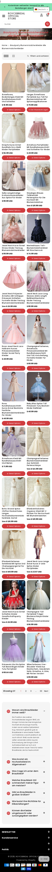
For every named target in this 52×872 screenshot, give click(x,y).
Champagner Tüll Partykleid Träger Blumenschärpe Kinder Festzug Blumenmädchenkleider (38, 616)
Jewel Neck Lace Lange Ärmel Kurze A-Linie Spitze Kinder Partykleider (38, 564)
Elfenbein (13, 202)
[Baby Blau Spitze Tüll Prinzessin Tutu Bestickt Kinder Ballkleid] (38, 386)
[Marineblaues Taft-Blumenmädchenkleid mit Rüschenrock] (38, 228)
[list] (13, 56)
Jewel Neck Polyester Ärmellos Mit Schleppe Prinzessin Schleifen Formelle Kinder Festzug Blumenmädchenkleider (13, 298)
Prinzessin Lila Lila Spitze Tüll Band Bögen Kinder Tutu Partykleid (13, 666)
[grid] (6, 56)
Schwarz (6, 205)
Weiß (5, 202)
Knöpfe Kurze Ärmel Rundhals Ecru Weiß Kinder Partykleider (11, 147)
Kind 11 (30, 686)
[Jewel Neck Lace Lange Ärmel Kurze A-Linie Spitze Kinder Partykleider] (38, 544)
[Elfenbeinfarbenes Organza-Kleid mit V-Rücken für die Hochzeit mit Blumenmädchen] (38, 492)
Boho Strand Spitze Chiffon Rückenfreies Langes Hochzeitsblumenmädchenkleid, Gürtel (13, 513)
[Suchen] (47, 24)
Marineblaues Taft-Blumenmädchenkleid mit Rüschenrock (37, 247)
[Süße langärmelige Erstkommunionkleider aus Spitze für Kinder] (13, 176)
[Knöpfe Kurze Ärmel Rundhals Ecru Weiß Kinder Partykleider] (13, 128)
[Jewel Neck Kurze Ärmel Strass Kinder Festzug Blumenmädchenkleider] (13, 228)
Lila (10, 624)
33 (41, 691)
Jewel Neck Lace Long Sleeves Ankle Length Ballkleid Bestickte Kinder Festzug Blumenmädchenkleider (38, 298)
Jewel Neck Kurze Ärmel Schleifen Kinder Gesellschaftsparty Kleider (13, 615)
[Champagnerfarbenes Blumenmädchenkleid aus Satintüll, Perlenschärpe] (38, 441)
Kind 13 (45, 686)
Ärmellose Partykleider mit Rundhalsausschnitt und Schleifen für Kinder (38, 147)
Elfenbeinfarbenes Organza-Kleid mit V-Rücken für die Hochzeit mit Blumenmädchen (38, 512)
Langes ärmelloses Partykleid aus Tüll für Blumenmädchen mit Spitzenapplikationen (37, 98)
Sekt (11, 360)
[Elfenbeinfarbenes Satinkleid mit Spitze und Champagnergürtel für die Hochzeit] (13, 544)
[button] (3, 16)
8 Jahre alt (7, 686)
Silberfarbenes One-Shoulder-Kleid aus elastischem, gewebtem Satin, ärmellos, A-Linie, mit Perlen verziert (38, 669)
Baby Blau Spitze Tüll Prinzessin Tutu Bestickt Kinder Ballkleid (38, 405)
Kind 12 (38, 686)
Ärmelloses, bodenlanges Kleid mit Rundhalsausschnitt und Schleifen (12, 98)
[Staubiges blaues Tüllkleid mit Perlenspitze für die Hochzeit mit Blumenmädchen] (38, 176)
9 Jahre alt (18, 686)
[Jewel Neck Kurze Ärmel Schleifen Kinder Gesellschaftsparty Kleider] (13, 595)
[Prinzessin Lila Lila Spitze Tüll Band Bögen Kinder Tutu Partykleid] (13, 647)
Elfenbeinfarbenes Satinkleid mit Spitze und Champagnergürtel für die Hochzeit (13, 564)
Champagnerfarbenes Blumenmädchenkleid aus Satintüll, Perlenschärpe (37, 462)
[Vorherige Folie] (4, 7)
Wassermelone (15, 469)
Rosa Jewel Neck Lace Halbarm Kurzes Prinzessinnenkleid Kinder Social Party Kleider (12, 351)
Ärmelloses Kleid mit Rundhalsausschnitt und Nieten (11, 460)
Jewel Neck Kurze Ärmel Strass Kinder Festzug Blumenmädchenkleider (13, 247)
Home (4, 45)
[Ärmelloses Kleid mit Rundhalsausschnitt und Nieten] (13, 441)
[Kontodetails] (41, 15)
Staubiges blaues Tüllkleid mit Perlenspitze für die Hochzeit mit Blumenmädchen (36, 197)
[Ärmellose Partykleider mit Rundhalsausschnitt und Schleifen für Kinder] (38, 128)
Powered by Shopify (26, 860)
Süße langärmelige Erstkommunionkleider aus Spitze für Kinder (12, 195)
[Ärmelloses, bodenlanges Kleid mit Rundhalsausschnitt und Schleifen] (13, 78)
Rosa (5, 360)
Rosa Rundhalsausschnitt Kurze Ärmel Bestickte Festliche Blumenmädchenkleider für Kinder (13, 409)
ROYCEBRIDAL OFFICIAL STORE (29, 856)
